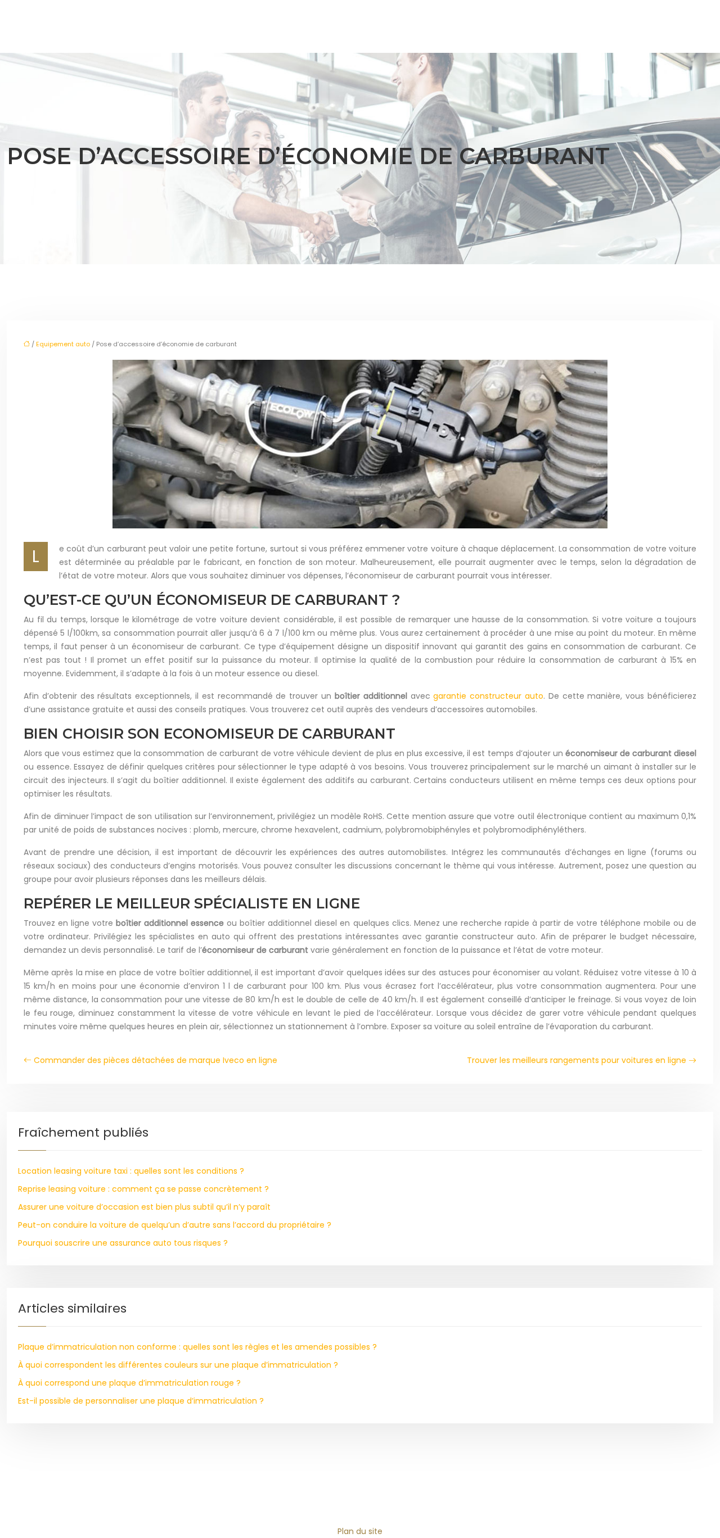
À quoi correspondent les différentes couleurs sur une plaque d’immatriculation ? (178, 1364)
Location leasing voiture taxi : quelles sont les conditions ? (131, 1171)
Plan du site (360, 1531)
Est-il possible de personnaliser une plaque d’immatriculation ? (141, 1400)
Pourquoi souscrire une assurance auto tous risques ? (123, 1243)
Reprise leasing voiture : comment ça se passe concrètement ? (143, 1189)
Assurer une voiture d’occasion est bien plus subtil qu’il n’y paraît (144, 1207)
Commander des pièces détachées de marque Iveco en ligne (155, 1060)
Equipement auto (63, 344)
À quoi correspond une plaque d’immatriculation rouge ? (129, 1382)
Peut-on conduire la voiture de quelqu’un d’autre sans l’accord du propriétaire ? (174, 1225)
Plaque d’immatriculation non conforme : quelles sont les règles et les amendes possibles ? (197, 1346)
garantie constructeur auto (488, 696)
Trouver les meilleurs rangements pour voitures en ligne (576, 1060)
